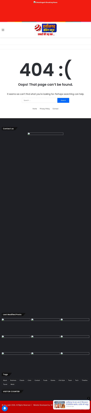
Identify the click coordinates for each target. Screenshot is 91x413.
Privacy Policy (45, 109)
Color (29, 380)
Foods (45, 380)
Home (35, 109)
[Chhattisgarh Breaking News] (45, 30)
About (5, 380)
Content (37, 380)
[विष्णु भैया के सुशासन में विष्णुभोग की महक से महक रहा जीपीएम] (45, 343)
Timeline (84, 380)
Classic (22, 380)
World (12, 384)
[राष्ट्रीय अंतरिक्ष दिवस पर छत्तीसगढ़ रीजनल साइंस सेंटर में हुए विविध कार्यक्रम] (75, 326)
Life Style (62, 380)
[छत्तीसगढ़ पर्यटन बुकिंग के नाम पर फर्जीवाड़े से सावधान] (16, 343)
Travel (5, 384)
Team (70, 380)
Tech (76, 380)
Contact (55, 109)
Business (13, 380)
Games (53, 380)
